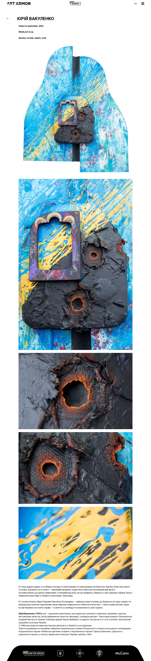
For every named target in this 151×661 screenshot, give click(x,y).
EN (135, 3)
